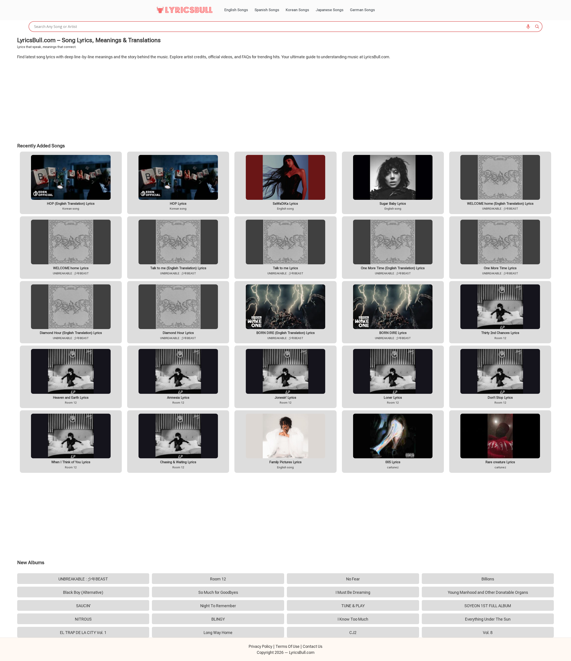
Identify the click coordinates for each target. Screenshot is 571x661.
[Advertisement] (285, 100)
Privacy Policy (260, 646)
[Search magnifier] (537, 26)
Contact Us (312, 646)
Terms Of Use (287, 646)
